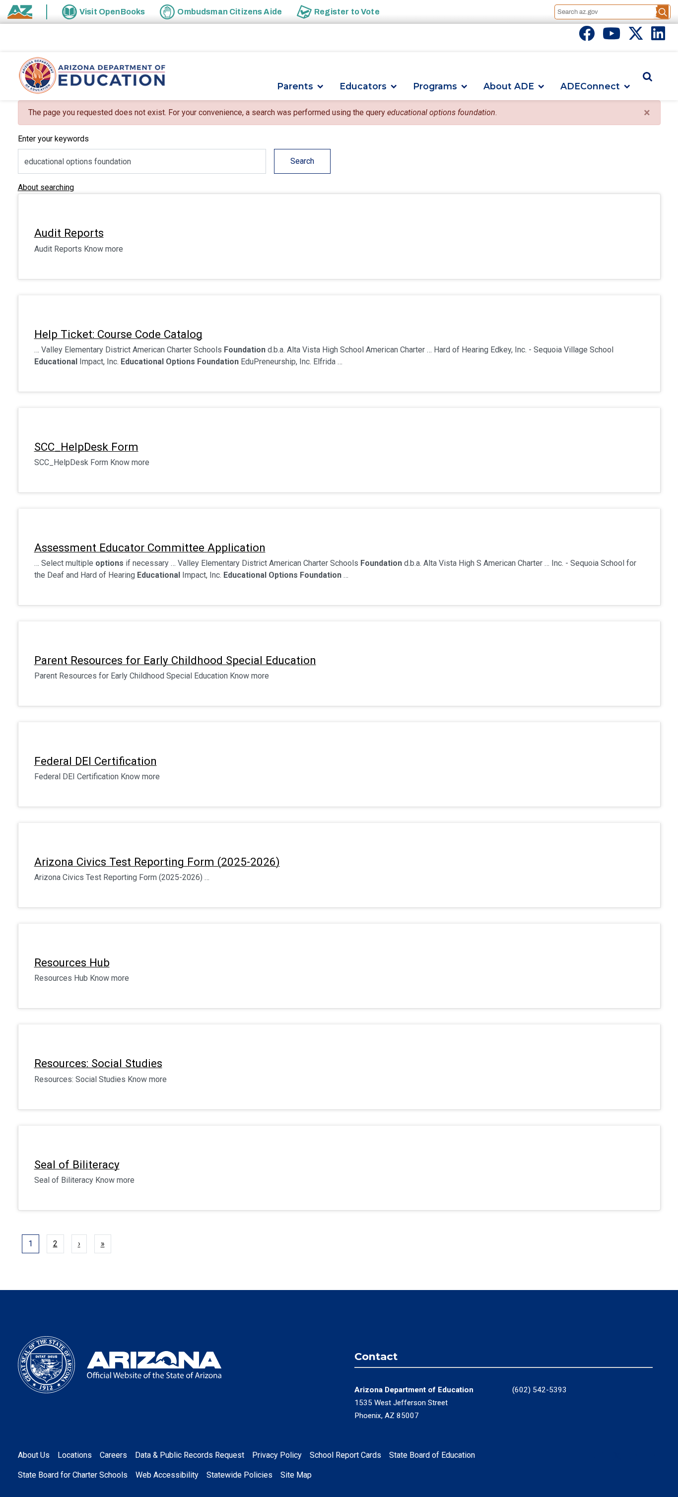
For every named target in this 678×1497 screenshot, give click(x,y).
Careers (113, 1455)
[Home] (92, 76)
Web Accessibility (167, 1475)
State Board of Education (432, 1455)
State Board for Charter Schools (73, 1475)
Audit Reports (69, 232)
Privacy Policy (277, 1455)
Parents (295, 86)
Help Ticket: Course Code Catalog (118, 334)
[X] (636, 36)
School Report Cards (345, 1455)
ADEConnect (590, 86)
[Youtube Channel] (611, 36)
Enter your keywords (53, 138)
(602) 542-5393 (539, 1389)
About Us (34, 1455)
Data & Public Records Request (189, 1455)
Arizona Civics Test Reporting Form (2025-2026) (157, 861)
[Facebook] (587, 36)
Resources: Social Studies (98, 1063)
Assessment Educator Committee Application (150, 547)
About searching (46, 187)
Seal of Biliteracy (77, 1164)
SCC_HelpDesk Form (86, 446)
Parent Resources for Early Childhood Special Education (175, 660)
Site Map (296, 1475)
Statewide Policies (239, 1475)
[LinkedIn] (658, 36)
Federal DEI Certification (95, 760)
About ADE (508, 86)
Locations (75, 1455)
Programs (435, 86)
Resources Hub (72, 962)
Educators (363, 86)
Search (302, 161)
